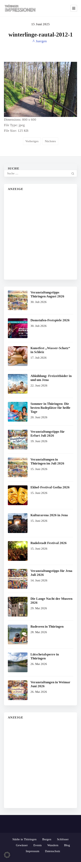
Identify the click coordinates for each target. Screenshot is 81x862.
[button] (7, 855)
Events (37, 845)
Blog (67, 845)
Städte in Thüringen (24, 839)
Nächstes (50, 141)
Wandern (52, 845)
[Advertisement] (40, 235)
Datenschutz (52, 851)
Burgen (46, 839)
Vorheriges (32, 141)
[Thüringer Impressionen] (21, 8)
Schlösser (63, 839)
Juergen (41, 41)
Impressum (32, 851)
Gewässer (22, 845)
